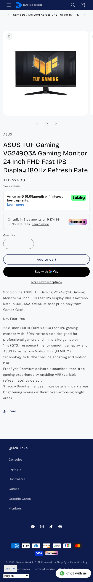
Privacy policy (21, 569)
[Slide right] (56, 123)
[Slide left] (37, 123)
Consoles (15, 459)
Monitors (15, 508)
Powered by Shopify (53, 562)
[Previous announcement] (8, 15)
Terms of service (44, 569)
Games (14, 489)
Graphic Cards (20, 499)
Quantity (9, 235)
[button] (8, 5)
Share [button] (12, 411)
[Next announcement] (85, 15)
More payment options (46, 282)
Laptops (15, 469)
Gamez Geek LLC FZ (28, 562)
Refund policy (78, 562)
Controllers (17, 479)
